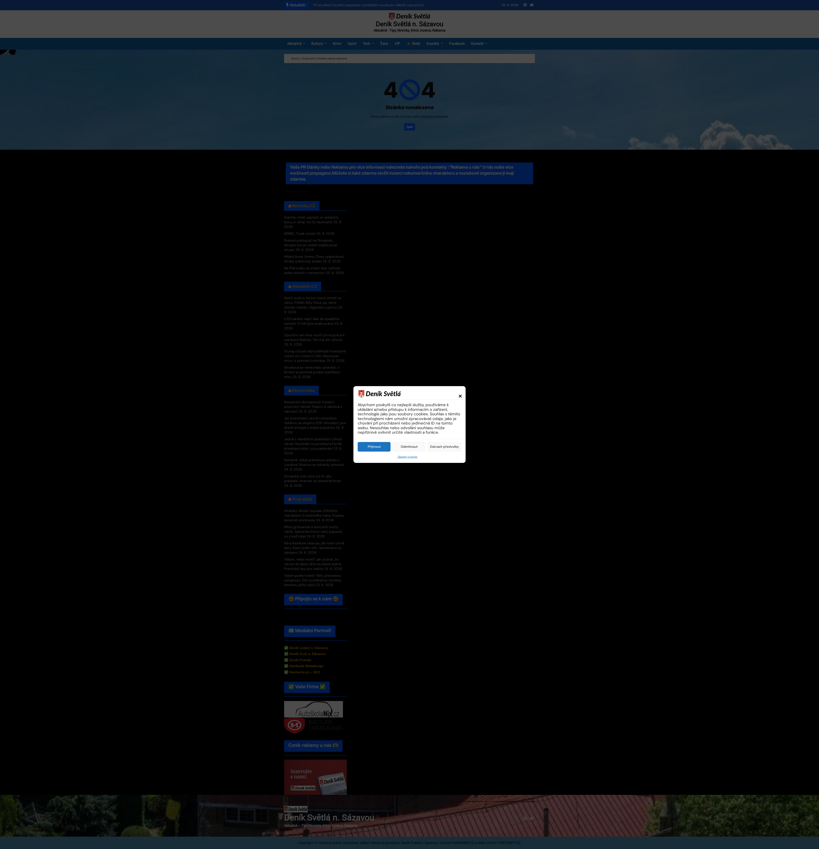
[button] (458, 393)
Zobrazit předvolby (444, 447)
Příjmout (374, 447)
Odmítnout (409, 447)
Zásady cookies (407, 457)
